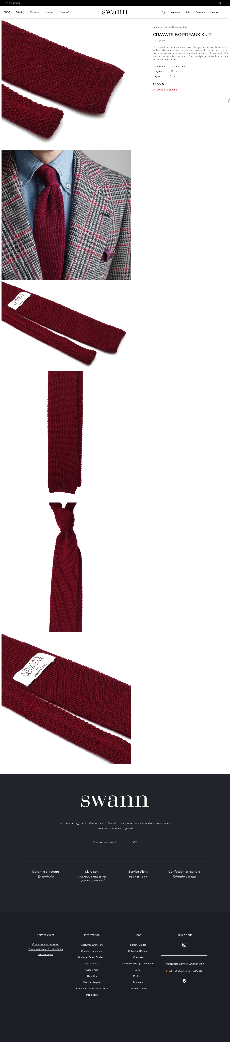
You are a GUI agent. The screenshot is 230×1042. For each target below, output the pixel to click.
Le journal (64, 12)
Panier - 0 (216, 12)
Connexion (201, 12)
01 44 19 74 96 (138, 876)
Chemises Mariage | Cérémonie (138, 963)
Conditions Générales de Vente (92, 988)
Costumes (138, 976)
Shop (7, 12)
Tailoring (20, 12)
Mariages (34, 12)
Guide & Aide (91, 969)
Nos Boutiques (12, 3)
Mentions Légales (92, 982)
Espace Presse (92, 963)
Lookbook (49, 12)
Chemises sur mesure (92, 951)
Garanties (92, 976)
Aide (188, 12)
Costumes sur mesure (92, 944)
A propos (175, 12)
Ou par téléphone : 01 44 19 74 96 (45, 949)
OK (135, 842)
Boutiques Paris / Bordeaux (91, 957)
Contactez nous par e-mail (45, 944)
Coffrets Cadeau (138, 988)
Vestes (138, 969)
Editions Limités (138, 944)
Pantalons (138, 982)
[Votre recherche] (163, 12)
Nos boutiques (45, 954)
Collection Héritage (138, 951)
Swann (156, 26)
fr (220, 3)
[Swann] (115, 12)
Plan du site (92, 994)
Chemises (138, 957)
